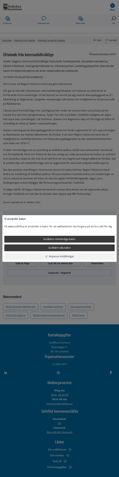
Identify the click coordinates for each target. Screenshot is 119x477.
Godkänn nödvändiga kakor (59, 239)
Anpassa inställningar (61, 256)
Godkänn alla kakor (59, 247)
